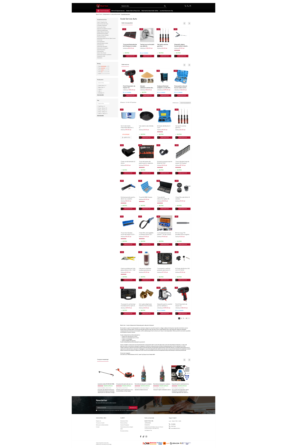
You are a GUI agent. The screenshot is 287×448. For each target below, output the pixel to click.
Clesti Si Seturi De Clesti (102, 23)
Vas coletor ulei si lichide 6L (146, 126)
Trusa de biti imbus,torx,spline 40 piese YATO (163, 198)
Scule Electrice (100, 44)
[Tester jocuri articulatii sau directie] (147, 35)
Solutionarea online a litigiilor (126, 427)
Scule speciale (100, 51)
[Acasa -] (103, 6)
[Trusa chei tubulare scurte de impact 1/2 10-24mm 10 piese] (128, 223)
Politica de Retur (124, 422)
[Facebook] (140, 436)
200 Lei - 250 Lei (102, 113)
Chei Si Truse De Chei (102, 22)
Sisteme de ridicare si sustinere (104, 54)
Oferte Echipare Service (118, 10)
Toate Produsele (104, 10)
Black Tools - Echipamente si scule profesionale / (108, 14)
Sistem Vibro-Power (101, 53)
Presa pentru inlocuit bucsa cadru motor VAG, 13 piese (180, 87)
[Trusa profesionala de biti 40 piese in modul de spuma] (130, 35)
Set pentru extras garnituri (162, 45)
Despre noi (98, 421)
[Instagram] (146, 436)
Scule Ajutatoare (101, 41)
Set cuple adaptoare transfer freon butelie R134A (145, 305)
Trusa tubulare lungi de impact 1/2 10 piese (182, 162)
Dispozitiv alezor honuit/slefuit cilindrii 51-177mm (180, 45)
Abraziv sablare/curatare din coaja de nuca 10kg (146, 87)
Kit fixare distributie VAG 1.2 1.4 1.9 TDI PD (182, 269)
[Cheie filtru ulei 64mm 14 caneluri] (183, 187)
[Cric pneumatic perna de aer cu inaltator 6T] (125, 373)
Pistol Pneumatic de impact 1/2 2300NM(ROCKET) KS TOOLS (129, 87)
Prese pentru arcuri (101, 36)
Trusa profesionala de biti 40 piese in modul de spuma (130, 45)
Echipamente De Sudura (102, 33)
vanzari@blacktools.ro (175, 428)
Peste (100, 66)
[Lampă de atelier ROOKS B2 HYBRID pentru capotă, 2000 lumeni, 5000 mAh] (106, 373)
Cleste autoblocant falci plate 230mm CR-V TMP (128, 269)
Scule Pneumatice (101, 49)
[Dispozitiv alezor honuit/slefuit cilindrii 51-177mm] (181, 35)
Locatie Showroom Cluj (166, 10)
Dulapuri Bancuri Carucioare (103, 32)
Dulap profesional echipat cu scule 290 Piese (163, 87)
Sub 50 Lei (101, 106)
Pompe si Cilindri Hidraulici (103, 35)
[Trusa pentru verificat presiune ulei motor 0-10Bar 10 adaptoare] (164, 258)
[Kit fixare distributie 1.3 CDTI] (164, 116)
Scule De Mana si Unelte (102, 43)
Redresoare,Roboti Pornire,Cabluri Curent (106, 38)
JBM (99, 91)
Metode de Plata (124, 421)
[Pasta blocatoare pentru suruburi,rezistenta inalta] (162, 373)
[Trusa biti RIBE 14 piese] (146, 187)
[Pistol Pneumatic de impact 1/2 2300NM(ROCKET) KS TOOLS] (130, 77)
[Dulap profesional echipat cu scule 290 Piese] (164, 77)
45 (186, 318)
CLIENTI (122, 418)
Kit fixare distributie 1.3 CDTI (163, 126)
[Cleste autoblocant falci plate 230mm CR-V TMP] (128, 258)
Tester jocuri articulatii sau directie (147, 45)
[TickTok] (143, 436)
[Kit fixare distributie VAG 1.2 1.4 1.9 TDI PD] (183, 258)
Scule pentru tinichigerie (102, 48)
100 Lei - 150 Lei (102, 109)
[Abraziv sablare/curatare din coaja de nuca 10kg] (147, 77)
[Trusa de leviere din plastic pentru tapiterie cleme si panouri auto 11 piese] (146, 151)
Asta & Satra (101, 85)
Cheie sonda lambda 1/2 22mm (128, 162)
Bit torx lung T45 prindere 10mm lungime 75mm (182, 233)
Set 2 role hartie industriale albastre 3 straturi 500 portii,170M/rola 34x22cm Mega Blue (128, 126)
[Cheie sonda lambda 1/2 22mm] (128, 151)
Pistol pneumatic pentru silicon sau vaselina (128, 198)
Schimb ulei (99, 40)
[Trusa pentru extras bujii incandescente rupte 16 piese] (128, 294)
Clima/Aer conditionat (102, 25)
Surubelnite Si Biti (101, 56)
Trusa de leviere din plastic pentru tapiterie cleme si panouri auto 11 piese (146, 162)
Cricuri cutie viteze (101, 27)
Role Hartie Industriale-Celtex (150, 10)
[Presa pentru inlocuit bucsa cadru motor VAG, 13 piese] (181, 77)
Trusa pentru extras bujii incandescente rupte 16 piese (128, 305)
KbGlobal (100, 92)
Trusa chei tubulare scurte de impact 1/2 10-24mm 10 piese (128, 233)
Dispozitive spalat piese (102, 30)
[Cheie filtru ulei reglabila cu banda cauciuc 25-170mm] (146, 223)
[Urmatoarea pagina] (189, 318)
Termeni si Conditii (100, 422)
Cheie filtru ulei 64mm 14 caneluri (182, 198)
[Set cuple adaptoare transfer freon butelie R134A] (146, 294)
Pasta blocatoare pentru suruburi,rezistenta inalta (165, 384)
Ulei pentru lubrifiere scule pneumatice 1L (145, 269)
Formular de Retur (124, 431)
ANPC (121, 428)
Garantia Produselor (124, 425)
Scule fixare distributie (102, 46)
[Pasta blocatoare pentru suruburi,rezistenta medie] (143, 373)
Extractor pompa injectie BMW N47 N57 (164, 162)
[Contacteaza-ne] (185, 6)
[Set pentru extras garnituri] (164, 35)
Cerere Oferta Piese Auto (133, 10)
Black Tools (101, 87)
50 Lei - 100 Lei (102, 108)
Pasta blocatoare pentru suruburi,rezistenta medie (147, 384)
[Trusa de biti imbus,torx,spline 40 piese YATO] (164, 187)
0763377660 (173, 426)
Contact (97, 427)
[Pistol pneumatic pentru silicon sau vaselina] (128, 187)
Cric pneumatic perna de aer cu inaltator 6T (127, 384)
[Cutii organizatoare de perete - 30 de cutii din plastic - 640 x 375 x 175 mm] (164, 223)
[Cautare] (165, 6)
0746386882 (173, 424)
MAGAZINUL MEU (101, 418)
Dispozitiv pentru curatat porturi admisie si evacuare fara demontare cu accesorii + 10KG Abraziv (164, 305)
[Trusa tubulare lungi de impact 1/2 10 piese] (183, 151)
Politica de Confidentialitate (131, 410)
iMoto (100, 89)
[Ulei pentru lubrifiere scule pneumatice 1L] (146, 258)
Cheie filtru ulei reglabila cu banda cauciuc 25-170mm (146, 233)
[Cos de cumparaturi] (190, 6)
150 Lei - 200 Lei (102, 111)
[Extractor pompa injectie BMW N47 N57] (164, 151)
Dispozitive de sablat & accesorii (104, 28)
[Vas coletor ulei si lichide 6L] (146, 116)
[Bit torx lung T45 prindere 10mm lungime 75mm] (183, 223)
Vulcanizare (99, 57)
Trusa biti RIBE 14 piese (145, 197)
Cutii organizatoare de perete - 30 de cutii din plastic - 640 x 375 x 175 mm (164, 233)
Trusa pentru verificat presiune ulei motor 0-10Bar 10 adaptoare (163, 269)
